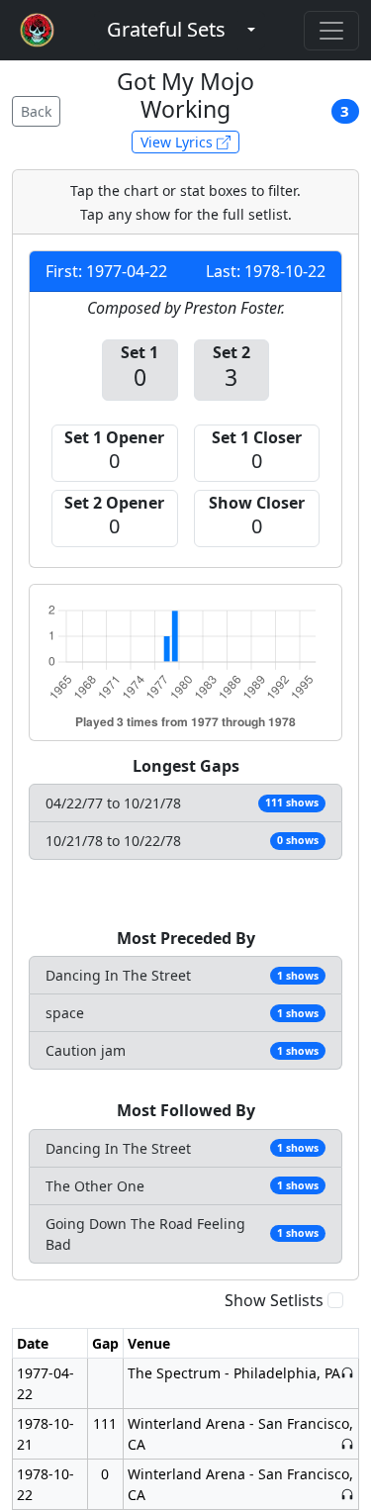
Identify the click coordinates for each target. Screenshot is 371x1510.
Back (36, 111)
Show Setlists (274, 1300)
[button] (166, 30)
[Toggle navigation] (331, 30)
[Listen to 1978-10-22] (347, 1494)
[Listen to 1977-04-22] (347, 1373)
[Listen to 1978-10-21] (347, 1444)
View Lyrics (178, 142)
